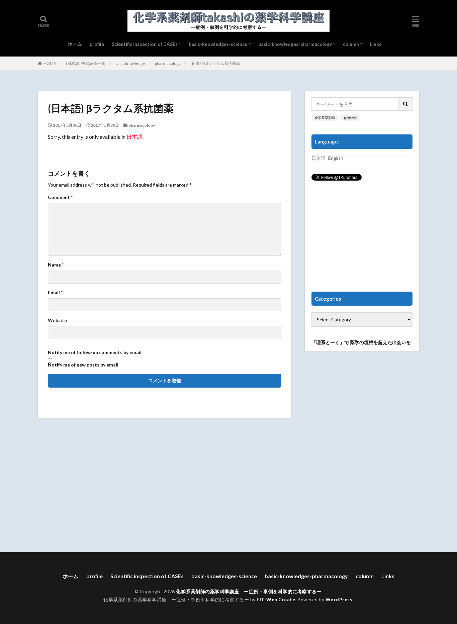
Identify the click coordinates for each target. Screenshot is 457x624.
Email (55, 292)
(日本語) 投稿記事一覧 (85, 63)
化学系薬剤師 (325, 118)
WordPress (339, 599)
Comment (60, 197)
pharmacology (167, 63)
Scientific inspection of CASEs (145, 44)
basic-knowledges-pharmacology (295, 44)
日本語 (134, 136)
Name (56, 265)
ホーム (75, 44)
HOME (49, 63)
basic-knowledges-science (218, 44)
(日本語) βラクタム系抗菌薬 (215, 63)
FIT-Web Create (276, 599)
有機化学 (350, 118)
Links (375, 44)
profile (97, 44)
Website (57, 320)
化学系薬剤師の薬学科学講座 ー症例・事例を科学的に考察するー (249, 591)
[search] (406, 104)
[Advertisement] (362, 236)
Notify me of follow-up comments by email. (95, 352)
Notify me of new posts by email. (83, 364)
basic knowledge (130, 63)
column (351, 44)
